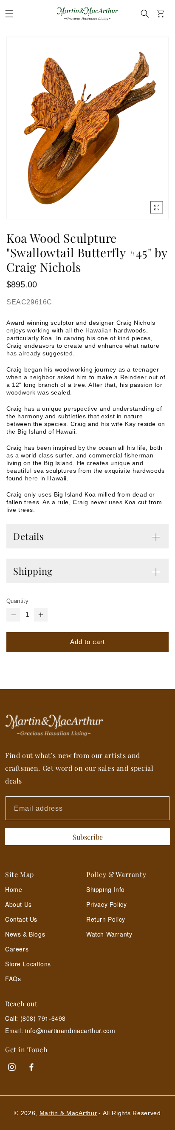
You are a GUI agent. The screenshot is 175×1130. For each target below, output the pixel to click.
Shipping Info (105, 889)
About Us (18, 904)
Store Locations (28, 964)
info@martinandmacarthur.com (70, 1031)
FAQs (13, 978)
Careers (16, 949)
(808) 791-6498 (43, 1018)
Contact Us (21, 919)
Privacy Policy (106, 904)
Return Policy (105, 919)
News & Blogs (25, 934)
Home (13, 889)
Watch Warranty (109, 934)
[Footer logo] (87, 725)
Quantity (17, 601)
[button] (9, 13)
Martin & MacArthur (68, 1113)
